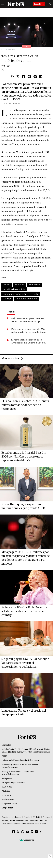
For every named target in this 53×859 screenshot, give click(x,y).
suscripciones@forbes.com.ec (13, 783)
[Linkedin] (40, 76)
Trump (7, 298)
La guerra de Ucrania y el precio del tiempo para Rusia (23, 712)
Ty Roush (5, 66)
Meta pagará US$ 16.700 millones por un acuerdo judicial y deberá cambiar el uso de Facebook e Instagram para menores (25, 558)
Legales (27, 817)
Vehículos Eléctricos (26, 298)
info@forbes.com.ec (41, 752)
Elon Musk (34, 284)
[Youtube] (27, 832)
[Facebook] (23, 76)
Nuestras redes (36, 820)
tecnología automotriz (16, 294)
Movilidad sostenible (14, 289)
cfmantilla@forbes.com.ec (29, 760)
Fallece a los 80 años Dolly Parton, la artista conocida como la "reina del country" (24, 611)
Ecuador (19, 284)
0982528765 (7, 795)
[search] (50, 4)
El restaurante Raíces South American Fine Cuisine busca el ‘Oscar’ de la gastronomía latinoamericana (28, 341)
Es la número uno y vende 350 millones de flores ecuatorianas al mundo (28, 331)
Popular (11, 311)
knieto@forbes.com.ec (10, 767)
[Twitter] (18, 76)
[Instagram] (22, 832)
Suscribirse (39, 4)
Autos (7, 284)
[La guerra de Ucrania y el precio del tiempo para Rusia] (26, 690)
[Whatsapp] (12, 76)
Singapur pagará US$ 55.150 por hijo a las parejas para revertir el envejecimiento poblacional (25, 663)
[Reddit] (29, 76)
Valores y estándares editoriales (15, 820)
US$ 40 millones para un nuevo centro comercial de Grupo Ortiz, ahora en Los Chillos (28, 320)
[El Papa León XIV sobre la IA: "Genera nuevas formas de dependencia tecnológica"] (26, 381)
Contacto (46, 817)
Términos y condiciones (11, 817)
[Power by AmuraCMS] (27, 840)
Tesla (35, 294)
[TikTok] (41, 832)
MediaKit (36, 817)
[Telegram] (35, 76)
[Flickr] (36, 832)
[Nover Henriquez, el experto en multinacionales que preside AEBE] (26, 484)
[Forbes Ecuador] (15, 4)
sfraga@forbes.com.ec (10, 774)
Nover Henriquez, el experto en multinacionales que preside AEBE (23, 506)
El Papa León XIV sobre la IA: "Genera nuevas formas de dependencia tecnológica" (25, 405)
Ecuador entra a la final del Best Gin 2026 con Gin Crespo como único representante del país (23, 456)
